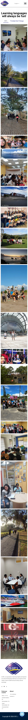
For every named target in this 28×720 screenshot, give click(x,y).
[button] (25, 3)
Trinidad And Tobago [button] (17, 21)
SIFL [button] (5, 21)
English (16, 3)
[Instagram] (1, 686)
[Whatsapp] (6, 686)
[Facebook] (4, 686)
